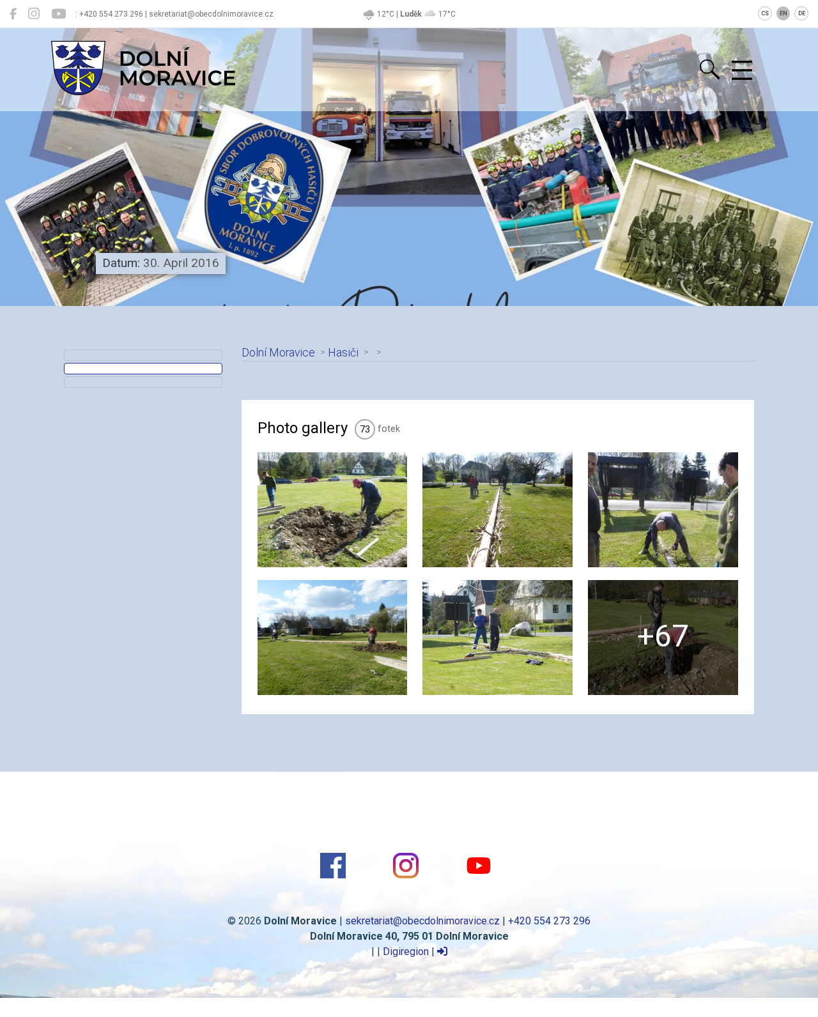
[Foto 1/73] (333, 509)
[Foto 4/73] (333, 637)
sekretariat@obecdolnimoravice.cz (422, 921)
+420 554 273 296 (549, 921)
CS (765, 13)
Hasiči (343, 352)
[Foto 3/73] (663, 509)
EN (783, 13)
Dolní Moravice (278, 352)
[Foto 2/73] (497, 509)
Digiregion (406, 951)
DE (801, 13)
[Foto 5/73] (497, 637)
